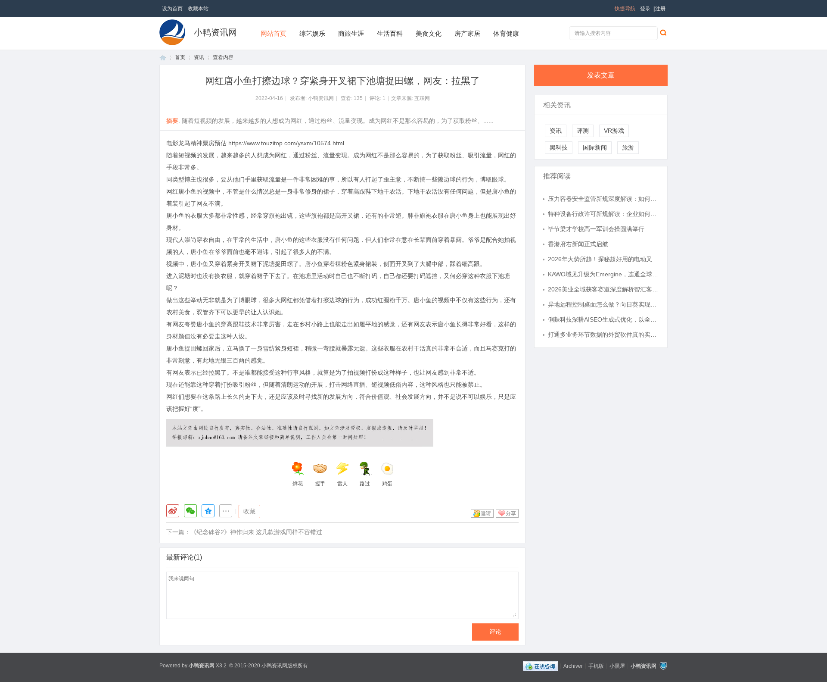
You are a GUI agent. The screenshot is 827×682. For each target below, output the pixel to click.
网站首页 (273, 33)
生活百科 (390, 33)
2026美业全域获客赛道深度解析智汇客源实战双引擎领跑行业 (603, 289)
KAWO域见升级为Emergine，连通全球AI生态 (603, 274)
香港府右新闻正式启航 (578, 244)
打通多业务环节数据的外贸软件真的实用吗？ (603, 334)
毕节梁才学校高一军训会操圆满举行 (596, 228)
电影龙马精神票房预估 (196, 143)
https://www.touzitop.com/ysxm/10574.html (286, 143)
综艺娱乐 (312, 33)
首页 (162, 57)
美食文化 (428, 33)
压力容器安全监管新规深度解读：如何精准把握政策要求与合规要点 (603, 198)
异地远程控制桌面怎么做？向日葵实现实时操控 (603, 304)
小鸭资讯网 (215, 32)
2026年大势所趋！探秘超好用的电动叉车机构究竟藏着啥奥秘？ (603, 259)
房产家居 (467, 33)
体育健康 (506, 33)
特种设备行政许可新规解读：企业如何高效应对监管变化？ (603, 213)
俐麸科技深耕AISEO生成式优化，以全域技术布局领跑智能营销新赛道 (603, 319)
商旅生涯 (351, 33)
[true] (662, 32)
